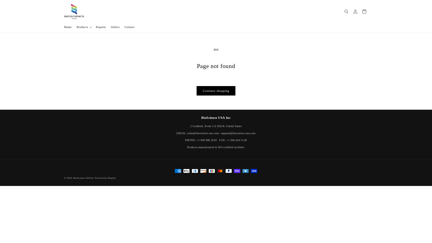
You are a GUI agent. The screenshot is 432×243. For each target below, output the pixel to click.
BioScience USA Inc (83, 178)
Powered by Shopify (105, 178)
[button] (83, 27)
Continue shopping (216, 90)
